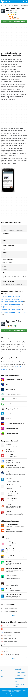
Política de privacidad (21, 675)
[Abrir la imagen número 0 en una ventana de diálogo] (8, 180)
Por (9, 12)
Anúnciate (4, 674)
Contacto (3, 671)
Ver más (14, 615)
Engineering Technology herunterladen (12, 301)
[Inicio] (1, 5)
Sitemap (3, 677)
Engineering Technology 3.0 (9, 608)
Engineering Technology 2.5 (9, 611)
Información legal (19, 678)
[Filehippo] (5, 1)
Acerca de (4, 668)
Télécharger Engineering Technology (11, 309)
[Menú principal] (26, 1)
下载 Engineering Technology (9, 307)
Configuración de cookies (19, 685)
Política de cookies (20, 672)
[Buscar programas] (23, 1)
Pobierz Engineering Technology (10, 299)
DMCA (16, 681)
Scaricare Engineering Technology (10, 296)
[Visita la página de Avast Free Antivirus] (14, 17)
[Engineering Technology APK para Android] (3, 11)
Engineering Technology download (10, 304)
